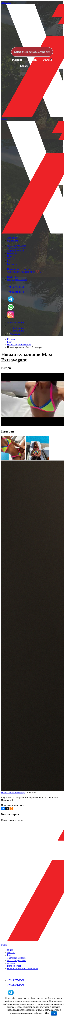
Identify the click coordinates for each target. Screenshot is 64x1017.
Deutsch (47, 59)
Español (24, 65)
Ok (54, 1013)
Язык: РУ (6, 2)
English (32, 59)
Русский (17, 59)
